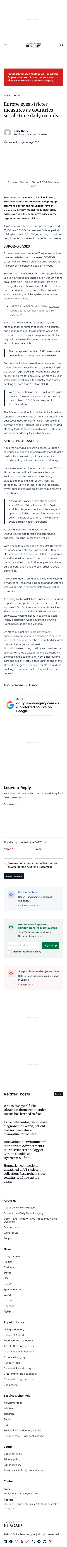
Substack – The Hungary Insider (22, 1430)
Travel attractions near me (19, 1346)
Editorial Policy (12, 1464)
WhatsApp (10, 1408)
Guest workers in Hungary (19, 1351)
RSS (6, 1424)
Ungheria (9, 1305)
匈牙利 (7, 1311)
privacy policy (33, 951)
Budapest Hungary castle (19, 1379)
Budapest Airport (14, 1335)
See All (58, 1094)
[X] (22, 1541)
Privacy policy (12, 1459)
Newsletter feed (13, 1402)
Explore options (26, 905)
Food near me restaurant (18, 1340)
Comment (10, 804)
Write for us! (11, 1232)
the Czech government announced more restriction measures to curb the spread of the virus (32, 636)
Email (39, 848)
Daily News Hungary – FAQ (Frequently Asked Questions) (30, 1220)
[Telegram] (39, 1541)
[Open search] (61, 45)
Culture (8, 1283)
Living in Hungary (14, 1329)
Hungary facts (12, 1362)
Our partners (11, 1227)
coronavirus (19, 685)
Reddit (8, 1419)
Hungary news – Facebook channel (24, 1435)
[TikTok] (27, 1541)
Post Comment (14, 876)
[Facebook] (10, 1541)
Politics (8, 1261)
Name (8, 848)
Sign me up (51, 945)
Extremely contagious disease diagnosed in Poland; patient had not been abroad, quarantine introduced (25, 1128)
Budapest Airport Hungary (19, 1368)
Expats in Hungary (14, 1357)
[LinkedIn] (5, 1541)
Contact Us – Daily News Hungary (23, 1213)
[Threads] (50, 1541)
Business (9, 1267)
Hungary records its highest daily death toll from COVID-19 (34, 310)
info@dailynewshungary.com (21, 1493)
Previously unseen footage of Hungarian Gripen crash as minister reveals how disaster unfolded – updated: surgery (32, 77)
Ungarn (8, 1300)
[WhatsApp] (33, 1541)
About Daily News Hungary (20, 1207)
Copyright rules (13, 1453)
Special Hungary (13, 1289)
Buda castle (11, 1384)
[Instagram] (16, 1541)
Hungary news (12, 1256)
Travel (7, 1272)
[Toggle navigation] (5, 45)
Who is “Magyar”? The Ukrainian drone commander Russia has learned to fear (25, 1110)
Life (6, 1278)
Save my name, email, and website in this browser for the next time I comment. (32, 864)
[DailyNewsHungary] (33, 45)
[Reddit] (44, 1541)
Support (8, 1238)
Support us (24, 985)
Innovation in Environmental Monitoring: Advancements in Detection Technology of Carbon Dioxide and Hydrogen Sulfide (25, 1150)
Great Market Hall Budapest (20, 1373)
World (7, 1294)
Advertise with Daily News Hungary (24, 1470)
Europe (33, 685)
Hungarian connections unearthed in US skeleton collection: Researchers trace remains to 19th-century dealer (24, 1173)
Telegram (9, 1413)
